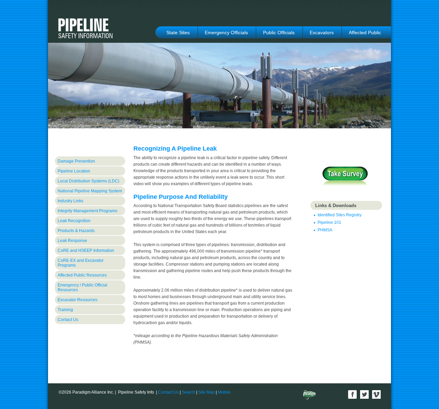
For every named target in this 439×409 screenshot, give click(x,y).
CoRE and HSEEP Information (86, 250)
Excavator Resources (77, 299)
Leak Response (72, 240)
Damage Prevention (76, 161)
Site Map (206, 392)
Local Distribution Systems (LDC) (88, 181)
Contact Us (68, 319)
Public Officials (279, 32)
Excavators (322, 32)
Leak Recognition (74, 220)
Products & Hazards (76, 230)
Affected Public (365, 32)
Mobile (224, 392)
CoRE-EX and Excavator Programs (81, 263)
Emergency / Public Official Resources (82, 287)
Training (65, 309)
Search (188, 392)
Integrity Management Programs (87, 210)
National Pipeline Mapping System (90, 191)
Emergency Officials (226, 32)
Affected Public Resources (82, 275)
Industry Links (70, 201)
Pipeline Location (74, 171)
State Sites (178, 32)
